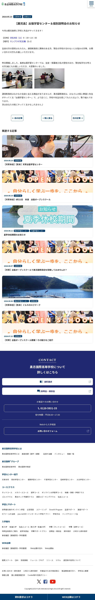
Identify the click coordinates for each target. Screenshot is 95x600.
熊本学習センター (18, 479)
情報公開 (5, 575)
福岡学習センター (35, 479)
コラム (58, 560)
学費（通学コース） (76, 527)
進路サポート (83, 509)
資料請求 (67, 531)
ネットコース (7, 492)
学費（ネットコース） (57, 527)
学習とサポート (9, 504)
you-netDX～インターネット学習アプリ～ (34, 514)
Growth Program (55, 509)
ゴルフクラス (7, 497)
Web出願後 (49, 548)
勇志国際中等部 (24, 466)
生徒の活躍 (47, 454)
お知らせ (27, 16)
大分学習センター (84, 479)
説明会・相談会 (55, 531)
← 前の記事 (17, 118)
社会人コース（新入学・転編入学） (33, 527)
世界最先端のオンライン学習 (13, 509)
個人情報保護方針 (18, 575)
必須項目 (30, 509)
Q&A (16, 560)
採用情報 (24, 560)
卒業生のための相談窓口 (49, 571)
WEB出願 (6, 542)
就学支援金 (24, 531)
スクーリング (41, 509)
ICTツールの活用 (8, 514)
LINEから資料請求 (80, 531)
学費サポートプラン (39, 531)
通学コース (35, 492)
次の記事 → (78, 118)
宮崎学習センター (67, 479)
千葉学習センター (51, 479)
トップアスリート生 (70, 514)
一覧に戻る (47, 118)
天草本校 (17, 16)
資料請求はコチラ (24, 597)
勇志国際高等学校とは (12, 448)
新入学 (4, 527)
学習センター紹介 (10, 474)
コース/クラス (8, 487)
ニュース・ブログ (37, 560)
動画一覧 (70, 454)
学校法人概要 (83, 571)
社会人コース (63, 497)
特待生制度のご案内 (10, 531)
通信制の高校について (72, 560)
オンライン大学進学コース (52, 492)
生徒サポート (70, 509)
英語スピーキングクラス (45, 497)
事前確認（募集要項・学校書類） (15, 535)
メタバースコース (21, 492)
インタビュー (59, 454)
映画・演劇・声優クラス (74, 492)
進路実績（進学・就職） (31, 454)
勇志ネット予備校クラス (24, 497)
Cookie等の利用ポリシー (37, 575)
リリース (49, 560)
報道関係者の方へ (68, 571)
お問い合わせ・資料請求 (11, 571)
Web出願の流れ (36, 548)
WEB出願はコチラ (71, 597)
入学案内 (6, 521)
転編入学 (13, 527)
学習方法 (56, 514)
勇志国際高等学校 (9, 466)
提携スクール (7, 560)
